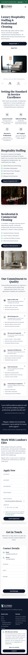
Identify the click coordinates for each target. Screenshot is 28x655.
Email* (4, 570)
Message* (5, 576)
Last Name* (6, 480)
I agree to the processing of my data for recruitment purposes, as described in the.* (14, 513)
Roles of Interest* (7, 498)
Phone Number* (7, 492)
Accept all (14, 651)
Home (2, 616)
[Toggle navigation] (25, 6)
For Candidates (4, 626)
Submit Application (14, 518)
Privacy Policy (10, 514)
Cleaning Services (6, 624)
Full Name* (5, 564)
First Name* (6, 474)
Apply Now (14, 48)
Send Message (14, 591)
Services (3, 620)
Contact (3, 628)
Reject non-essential (14, 647)
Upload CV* (6, 504)
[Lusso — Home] (6, 6)
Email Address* (7, 486)
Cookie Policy (17, 642)
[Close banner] (26, 2)
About (2, 618)
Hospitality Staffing (6, 622)
